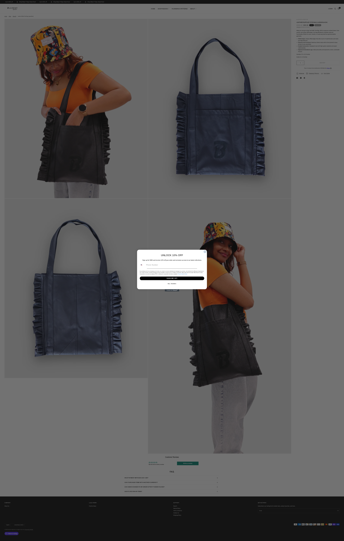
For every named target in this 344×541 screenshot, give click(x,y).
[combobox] (142, 265)
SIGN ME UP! (172, 278)
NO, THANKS (172, 283)
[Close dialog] (205, 252)
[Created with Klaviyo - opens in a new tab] (172, 290)
